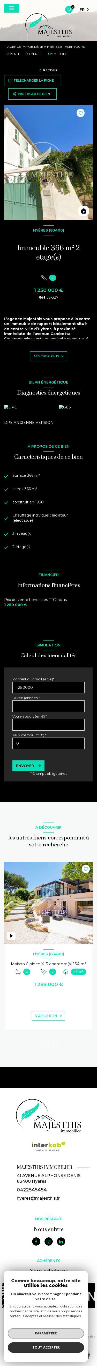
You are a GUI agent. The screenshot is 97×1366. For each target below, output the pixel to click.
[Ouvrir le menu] (11, 8)
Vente (15, 53)
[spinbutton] (48, 743)
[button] (54, 1047)
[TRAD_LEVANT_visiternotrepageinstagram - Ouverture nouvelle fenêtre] (48, 1241)
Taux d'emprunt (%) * (29, 735)
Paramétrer (46, 1333)
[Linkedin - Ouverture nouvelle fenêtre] (61, 1241)
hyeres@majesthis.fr (38, 1198)
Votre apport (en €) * (29, 716)
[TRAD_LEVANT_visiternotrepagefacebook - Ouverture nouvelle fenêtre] (36, 1241)
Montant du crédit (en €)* (33, 679)
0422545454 (32, 1189)
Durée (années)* (26, 698)
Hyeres (35, 53)
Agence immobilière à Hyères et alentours (46, 47)
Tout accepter (46, 1347)
